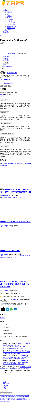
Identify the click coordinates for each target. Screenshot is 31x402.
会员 (8, 14)
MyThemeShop (3, 396)
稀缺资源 (9, 17)
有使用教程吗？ (4, 146)
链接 (9, 85)
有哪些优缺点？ (4, 112)
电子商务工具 (26, 399)
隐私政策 (9, 368)
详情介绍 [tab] (6, 56)
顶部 (4, 388)
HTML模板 (10, 19)
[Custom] (9, 29)
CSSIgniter (8, 395)
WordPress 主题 (11, 24)
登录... (2, 94)
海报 (5, 85)
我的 (4, 387)
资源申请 (9, 12)
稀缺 (8, 401)
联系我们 (6, 33)
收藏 (2, 85)
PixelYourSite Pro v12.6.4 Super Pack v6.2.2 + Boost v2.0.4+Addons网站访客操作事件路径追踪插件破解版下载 (16, 352)
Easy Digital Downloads (17, 395)
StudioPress (4, 398)
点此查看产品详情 (12, 73)
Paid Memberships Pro (13, 396)
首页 (4, 9)
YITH (17, 399)
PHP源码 (20, 396)
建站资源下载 (7, 11)
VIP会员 (5, 385)
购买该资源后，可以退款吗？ (8, 134)
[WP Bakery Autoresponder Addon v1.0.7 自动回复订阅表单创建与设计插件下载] (15, 257)
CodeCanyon (3, 395)
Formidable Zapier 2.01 (10, 251)
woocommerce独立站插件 (19, 398)
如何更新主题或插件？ (6, 123)
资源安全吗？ (4, 100)
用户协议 (2, 370)
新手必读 (6, 31)
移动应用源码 (3, 401)
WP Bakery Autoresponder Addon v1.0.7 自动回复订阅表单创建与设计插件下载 (14, 284)
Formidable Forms (5, 79)
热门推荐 (9, 21)
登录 (1, 36)
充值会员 (2, 318)
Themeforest (10, 398)
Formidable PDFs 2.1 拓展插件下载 (15, 221)
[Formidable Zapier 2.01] (7, 226)
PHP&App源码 (11, 28)
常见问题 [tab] (6, 60)
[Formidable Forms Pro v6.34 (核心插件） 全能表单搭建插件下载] (15, 165)
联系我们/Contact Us (18, 368)
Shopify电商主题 (11, 26)
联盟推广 (9, 16)
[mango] (4, 53)
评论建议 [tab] (6, 58)
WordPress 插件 (11, 23)
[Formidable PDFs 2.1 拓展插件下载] (10, 197)
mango (8, 83)
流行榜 (20, 399)
